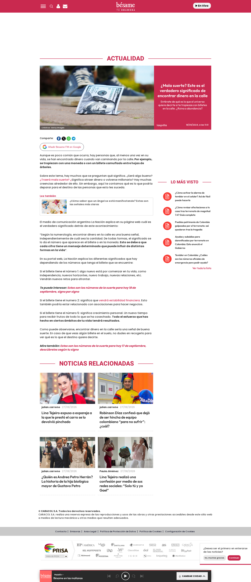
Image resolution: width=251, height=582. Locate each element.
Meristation (178, 555)
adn (173, 545)
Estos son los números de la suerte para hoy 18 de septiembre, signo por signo (88, 290)
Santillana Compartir (136, 545)
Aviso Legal (90, 531)
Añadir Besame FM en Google (64, 147)
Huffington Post (91, 550)
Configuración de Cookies (180, 531)
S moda (147, 555)
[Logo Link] (125, 6)
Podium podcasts (118, 555)
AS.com (162, 545)
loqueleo (162, 555)
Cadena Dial (146, 550)
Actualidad (125, 58)
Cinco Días (133, 550)
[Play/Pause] (125, 576)
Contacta (60, 531)
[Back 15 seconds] (117, 576)
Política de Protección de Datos (118, 531)
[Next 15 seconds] (134, 576)
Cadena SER (152, 545)
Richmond (84, 555)
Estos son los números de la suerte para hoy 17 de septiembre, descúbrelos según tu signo (93, 348)
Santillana (118, 545)
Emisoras (75, 531)
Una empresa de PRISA (56, 548)
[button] (43, 6)
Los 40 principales (102, 545)
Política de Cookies (151, 531)
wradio (119, 550)
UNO (110, 550)
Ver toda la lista (201, 268)
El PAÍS (86, 545)
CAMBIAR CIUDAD (192, 576)
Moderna (101, 555)
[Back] (109, 576)
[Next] (142, 576)
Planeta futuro (171, 550)
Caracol (186, 545)
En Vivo (203, 6)
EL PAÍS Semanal (158, 550)
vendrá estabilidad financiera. (119, 300)
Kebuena (183, 550)
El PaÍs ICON (133, 555)
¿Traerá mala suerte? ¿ (56, 180)
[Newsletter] (65, 6)
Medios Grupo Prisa (56, 556)
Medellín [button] (58, 574)
